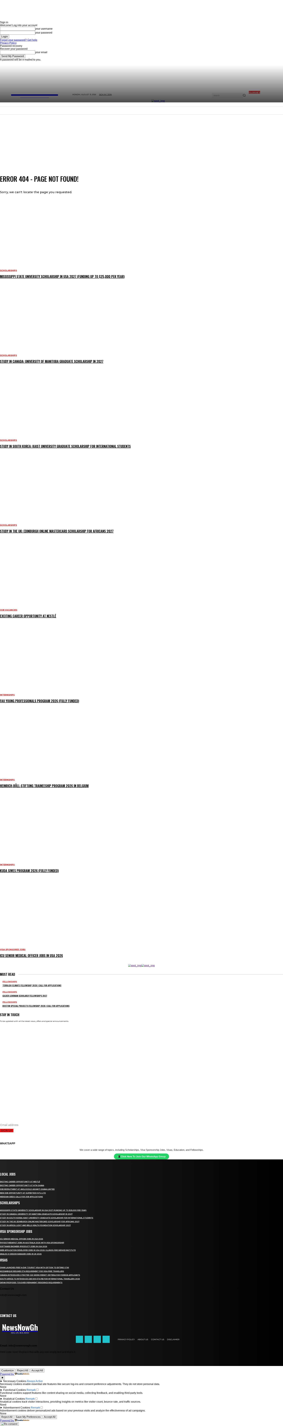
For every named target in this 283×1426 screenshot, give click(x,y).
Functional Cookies (14, 1390)
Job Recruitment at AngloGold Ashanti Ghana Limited (27, 1189)
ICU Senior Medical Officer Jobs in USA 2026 (21, 1239)
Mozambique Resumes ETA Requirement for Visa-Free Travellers (32, 1271)
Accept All (37, 1370)
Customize (7, 1370)
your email (41, 52)
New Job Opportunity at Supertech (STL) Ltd (23, 1193)
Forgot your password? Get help (18, 40)
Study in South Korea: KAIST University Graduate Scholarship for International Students (46, 1218)
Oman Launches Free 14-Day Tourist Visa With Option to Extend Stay (34, 1268)
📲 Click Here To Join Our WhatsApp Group (141, 1156)
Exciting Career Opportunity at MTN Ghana (22, 1185)
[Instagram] (88, 1339)
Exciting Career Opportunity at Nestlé (20, 1182)
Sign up (6, 1130)
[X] (97, 1339)
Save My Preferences (28, 1417)
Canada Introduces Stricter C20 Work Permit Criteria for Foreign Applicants (40, 1275)
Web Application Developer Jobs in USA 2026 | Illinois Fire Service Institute (38, 1250)
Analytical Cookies (14, 1398)
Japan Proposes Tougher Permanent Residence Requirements (31, 1283)
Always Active (35, 1381)
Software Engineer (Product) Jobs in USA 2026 (23, 1246)
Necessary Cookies (14, 1381)
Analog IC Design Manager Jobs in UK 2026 (21, 1254)
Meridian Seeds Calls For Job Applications (21, 1197)
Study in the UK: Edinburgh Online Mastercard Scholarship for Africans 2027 (39, 1222)
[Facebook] (79, 1339)
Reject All (22, 1370)
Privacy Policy (8, 43)
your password (43, 32)
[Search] (244, 95)
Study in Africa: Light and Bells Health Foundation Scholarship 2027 (35, 1225)
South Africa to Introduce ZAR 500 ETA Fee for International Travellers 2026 (40, 1279)
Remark (31, 1390)
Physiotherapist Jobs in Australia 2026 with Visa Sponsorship (32, 1243)
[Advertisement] (141, 139)
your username (44, 28)
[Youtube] (106, 1339)
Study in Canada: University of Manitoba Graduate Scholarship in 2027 (36, 1214)
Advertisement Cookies (16, 1407)
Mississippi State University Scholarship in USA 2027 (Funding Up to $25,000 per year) (43, 1210)
